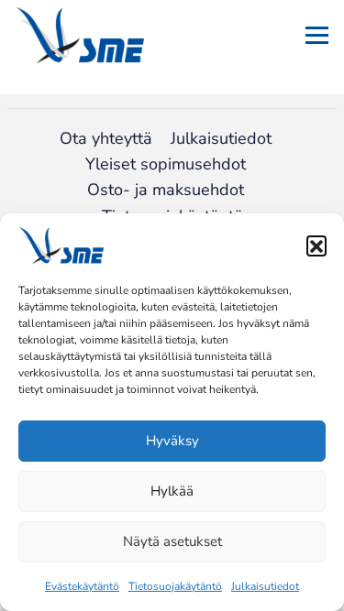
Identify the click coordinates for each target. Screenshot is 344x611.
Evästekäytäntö (82, 586)
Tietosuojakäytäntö (175, 586)
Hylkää (172, 491)
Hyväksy (172, 440)
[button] (316, 245)
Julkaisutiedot (265, 586)
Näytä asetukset (172, 541)
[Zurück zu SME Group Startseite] (80, 35)
